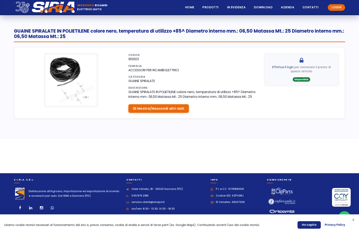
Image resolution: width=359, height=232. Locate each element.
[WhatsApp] (52, 208)
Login (336, 7)
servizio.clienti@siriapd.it (148, 202)
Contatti (310, 7)
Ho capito (309, 225)
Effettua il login (283, 67)
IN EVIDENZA (236, 7)
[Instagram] (41, 208)
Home (189, 7)
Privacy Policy (335, 225)
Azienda (287, 7)
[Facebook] (20, 208)
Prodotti (210, 7)
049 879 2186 (140, 196)
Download (263, 7)
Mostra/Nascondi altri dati (160, 108)
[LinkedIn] (31, 208)
